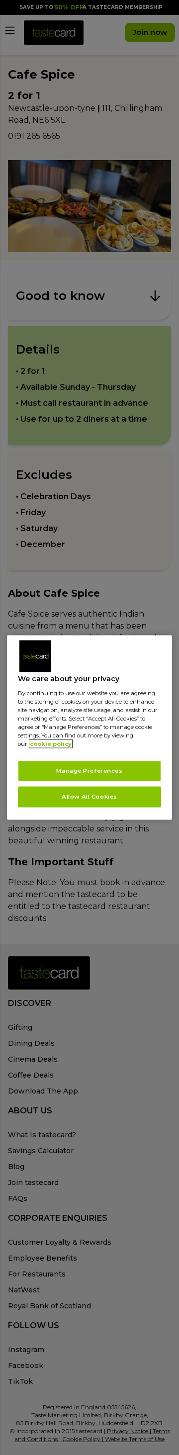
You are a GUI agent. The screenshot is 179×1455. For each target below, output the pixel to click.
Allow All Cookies (89, 796)
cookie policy (51, 743)
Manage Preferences (89, 770)
